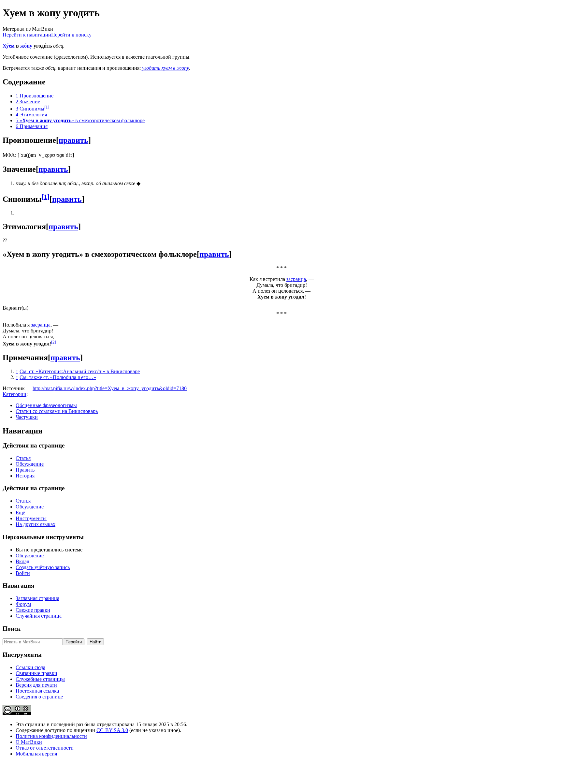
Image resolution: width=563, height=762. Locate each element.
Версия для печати (36, 685)
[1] (46, 196)
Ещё (20, 512)
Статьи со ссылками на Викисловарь (57, 411)
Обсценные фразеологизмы (46, 405)
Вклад (22, 561)
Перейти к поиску (71, 34)
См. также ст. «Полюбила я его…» (58, 377)
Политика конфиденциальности (51, 736)
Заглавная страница (37, 598)
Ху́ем (9, 46)
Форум (23, 604)
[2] (53, 342)
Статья (23, 458)
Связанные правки (36, 673)
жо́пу (26, 46)
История (25, 475)
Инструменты (31, 518)
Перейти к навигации (27, 34)
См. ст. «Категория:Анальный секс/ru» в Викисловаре (80, 371)
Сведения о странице (39, 696)
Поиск (12, 628)
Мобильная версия (36, 753)
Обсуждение (30, 464)
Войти (23, 573)
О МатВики (29, 742)
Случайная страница (39, 616)
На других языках (35, 524)
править (73, 140)
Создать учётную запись (43, 567)
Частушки (27, 417)
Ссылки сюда (30, 667)
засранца (296, 279)
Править (25, 470)
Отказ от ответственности (45, 748)
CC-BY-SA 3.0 (112, 730)
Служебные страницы (40, 679)
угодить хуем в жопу (165, 68)
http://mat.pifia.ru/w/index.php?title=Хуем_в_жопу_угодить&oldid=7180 (110, 388)
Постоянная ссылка (37, 691)
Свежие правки (33, 610)
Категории (14, 394)
